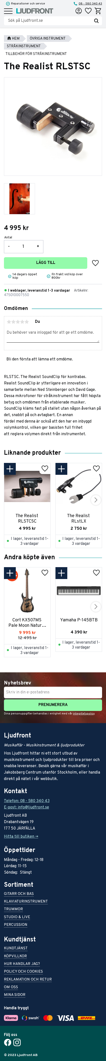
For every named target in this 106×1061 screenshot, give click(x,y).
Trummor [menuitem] (13, 910)
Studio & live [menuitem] (17, 917)
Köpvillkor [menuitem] (15, 957)
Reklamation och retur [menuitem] (28, 980)
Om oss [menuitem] (11, 987)
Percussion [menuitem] (15, 925)
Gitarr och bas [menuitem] (19, 894)
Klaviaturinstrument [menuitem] (26, 902)
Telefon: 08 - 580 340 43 (27, 801)
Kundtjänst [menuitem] (16, 949)
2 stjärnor (13, 322)
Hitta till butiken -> (21, 836)
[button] (8, 11)
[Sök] (96, 20)
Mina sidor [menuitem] (14, 995)
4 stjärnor (22, 322)
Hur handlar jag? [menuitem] (22, 964)
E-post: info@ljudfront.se (26, 807)
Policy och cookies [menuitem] (23, 972)
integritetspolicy (83, 713)
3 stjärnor (18, 322)
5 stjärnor (26, 322)
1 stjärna (9, 322)
